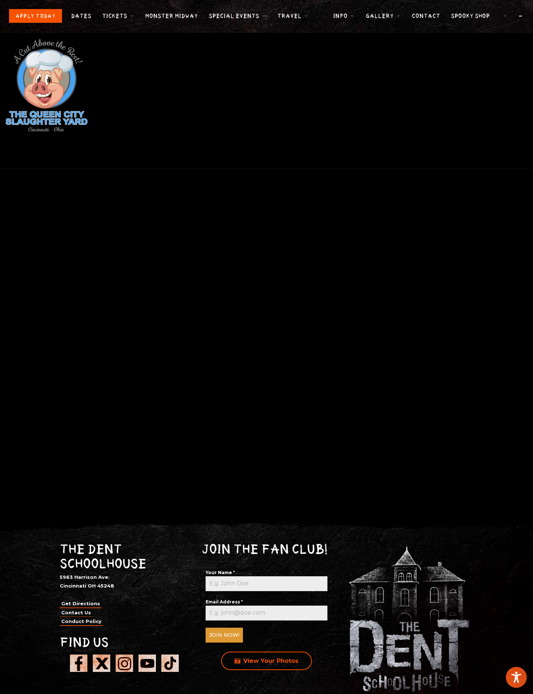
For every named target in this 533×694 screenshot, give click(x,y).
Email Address (224, 602)
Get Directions (80, 603)
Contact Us (76, 612)
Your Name (220, 572)
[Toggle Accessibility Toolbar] (516, 677)
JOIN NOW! (224, 635)
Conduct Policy (81, 621)
